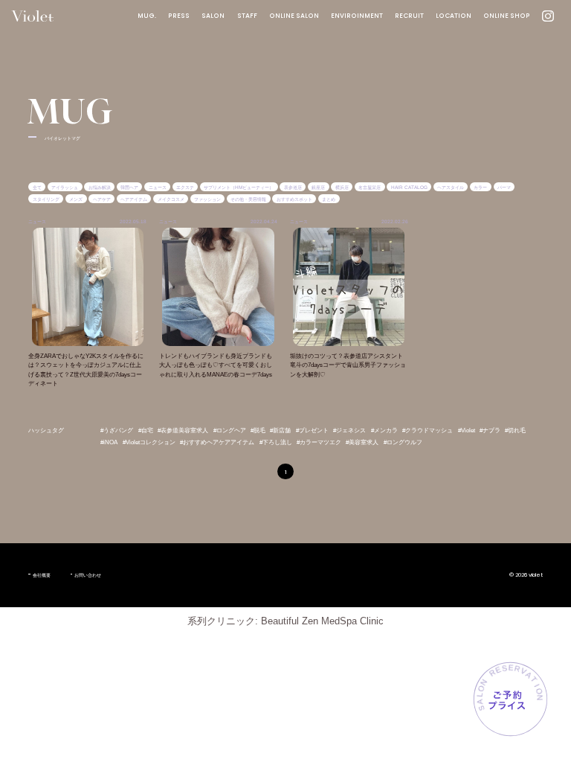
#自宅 (145, 430)
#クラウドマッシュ (427, 430)
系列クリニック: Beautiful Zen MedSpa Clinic (285, 621)
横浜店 (342, 187)
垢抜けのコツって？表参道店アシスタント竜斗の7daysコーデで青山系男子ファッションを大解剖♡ (348, 365)
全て (37, 187)
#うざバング (116, 430)
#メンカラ (384, 430)
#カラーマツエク (319, 442)
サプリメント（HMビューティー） (239, 187)
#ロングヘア (229, 430)
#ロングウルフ (403, 442)
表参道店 (293, 187)
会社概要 (41, 574)
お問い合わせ (87, 574)
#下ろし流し (275, 442)
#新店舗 (280, 430)
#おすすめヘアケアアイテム (217, 442)
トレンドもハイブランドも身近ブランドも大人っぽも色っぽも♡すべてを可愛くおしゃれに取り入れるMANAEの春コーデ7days (215, 365)
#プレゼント (312, 430)
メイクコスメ (171, 198)
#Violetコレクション (149, 442)
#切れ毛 (515, 430)
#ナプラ (490, 430)
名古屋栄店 (369, 187)
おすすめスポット (294, 198)
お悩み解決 (99, 187)
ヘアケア (102, 198)
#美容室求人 (362, 442)
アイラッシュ (64, 187)
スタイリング (46, 198)
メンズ (76, 198)
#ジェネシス (349, 430)
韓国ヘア (129, 187)
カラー (480, 187)
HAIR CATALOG (409, 187)
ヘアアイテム (133, 198)
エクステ (185, 187)
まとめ (328, 198)
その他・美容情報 (248, 198)
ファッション (207, 198)
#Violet (466, 430)
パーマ (504, 187)
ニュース (158, 187)
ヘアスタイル (450, 187)
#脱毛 (258, 430)
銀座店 (318, 187)
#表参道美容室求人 (183, 430)
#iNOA (108, 442)
